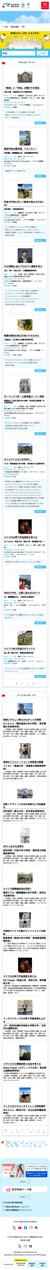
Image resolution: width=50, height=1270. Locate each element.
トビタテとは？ (8, 1264)
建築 (11, 1145)
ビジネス (40, 1145)
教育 (7, 1145)
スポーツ (36, 1143)
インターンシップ (32, 1141)
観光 (31, 1146)
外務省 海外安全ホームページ (15, 1206)
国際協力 (17, 1145)
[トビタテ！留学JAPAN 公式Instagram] (31, 1227)
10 (18, 1132)
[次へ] (33, 683)
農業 (17, 1146)
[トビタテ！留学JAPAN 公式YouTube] (19, 1227)
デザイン (43, 1143)
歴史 (40, 1146)
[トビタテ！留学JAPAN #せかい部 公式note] (30, 1246)
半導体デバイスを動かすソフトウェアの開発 (24, 932)
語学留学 (8, 1143)
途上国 (7, 1146)
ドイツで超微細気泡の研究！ (17, 888)
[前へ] (5, 1129)
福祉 (12, 1146)
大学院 (21, 1143)
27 (37, 1132)
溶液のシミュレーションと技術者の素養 (23, 761)
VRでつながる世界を (13, 846)
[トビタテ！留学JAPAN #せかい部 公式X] (19, 1246)
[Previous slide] (14, 1182)
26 (31, 1132)
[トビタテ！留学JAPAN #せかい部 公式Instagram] (25, 1246)
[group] (13, 1170)
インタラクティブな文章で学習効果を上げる (24, 1020)
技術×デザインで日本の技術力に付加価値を (24, 806)
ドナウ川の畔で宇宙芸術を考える (20, 976)
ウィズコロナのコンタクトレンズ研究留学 (24, 1105)
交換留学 (15, 1143)
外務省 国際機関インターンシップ (17, 1210)
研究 (23, 1141)
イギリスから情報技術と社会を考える (22, 1063)
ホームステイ (16, 1141)
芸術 (35, 1146)
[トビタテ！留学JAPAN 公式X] (14, 1227)
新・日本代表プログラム (21, 1263)
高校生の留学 (32, 1264)
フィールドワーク (27, 1145)
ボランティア (42, 1141)
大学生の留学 (42, 1264)
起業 (31, 1143)
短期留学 (8, 1141)
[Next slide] (35, 1182)
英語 (46, 1145)
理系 (26, 1143)
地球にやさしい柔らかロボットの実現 (22, 719)
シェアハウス (24, 1146)
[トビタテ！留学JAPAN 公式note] (36, 1228)
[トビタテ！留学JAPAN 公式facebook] (25, 1227)
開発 (34, 1145)
